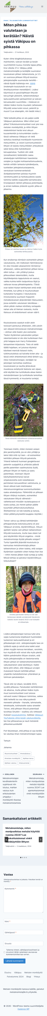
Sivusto (8, 943)
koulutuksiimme (19, 715)
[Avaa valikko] (42, 6)
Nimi (7, 921)
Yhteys (37, 977)
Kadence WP (23, 1009)
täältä (32, 83)
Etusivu (8, 972)
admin (10, 52)
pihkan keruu (28, 758)
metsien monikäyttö (12, 758)
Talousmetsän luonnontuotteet (24, 20)
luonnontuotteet (11, 753)
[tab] (20, 857)
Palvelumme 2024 (15, 977)
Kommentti (10, 889)
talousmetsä (24, 763)
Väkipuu (17, 972)
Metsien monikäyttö (33, 972)
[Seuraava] (40, 839)
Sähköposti (10, 932)
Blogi (28, 977)
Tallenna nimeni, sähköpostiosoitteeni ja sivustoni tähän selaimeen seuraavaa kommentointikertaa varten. (22, 952)
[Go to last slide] (6, 839)
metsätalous (25, 753)
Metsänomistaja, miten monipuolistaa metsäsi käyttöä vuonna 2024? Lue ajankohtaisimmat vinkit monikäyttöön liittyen (35, 785)
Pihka (6, 20)
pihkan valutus (10, 763)
